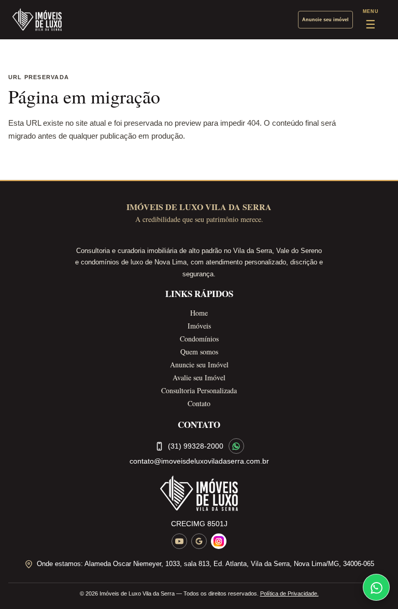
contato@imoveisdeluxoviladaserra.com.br (199, 461)
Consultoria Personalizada (199, 390)
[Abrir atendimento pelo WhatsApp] (376, 587)
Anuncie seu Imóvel (199, 364)
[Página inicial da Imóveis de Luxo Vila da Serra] (199, 493)
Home (199, 313)
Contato (199, 403)
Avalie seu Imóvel (199, 377)
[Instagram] (218, 541)
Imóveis (199, 326)
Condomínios (199, 339)
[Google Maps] (199, 541)
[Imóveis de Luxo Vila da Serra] (37, 19)
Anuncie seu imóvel (325, 19)
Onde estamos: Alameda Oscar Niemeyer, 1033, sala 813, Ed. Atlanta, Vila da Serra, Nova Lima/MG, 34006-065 (205, 564)
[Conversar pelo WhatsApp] (236, 446)
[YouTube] (179, 541)
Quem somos (199, 352)
